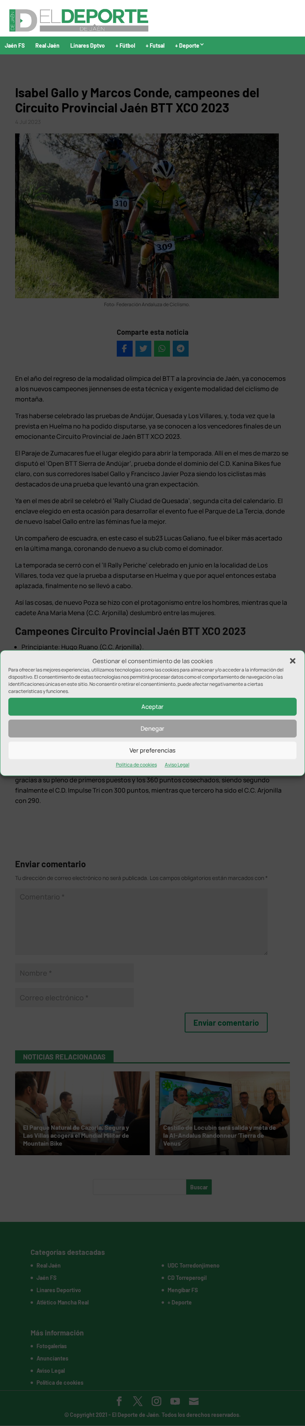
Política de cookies (136, 765)
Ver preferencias (152, 750)
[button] (293, 661)
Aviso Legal (177, 765)
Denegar (152, 728)
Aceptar (152, 706)
